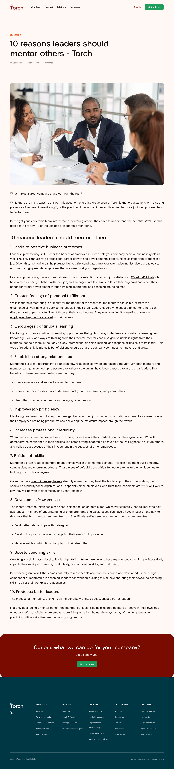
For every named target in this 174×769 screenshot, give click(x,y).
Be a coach (119, 728)
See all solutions (95, 711)
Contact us (119, 717)
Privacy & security (122, 734)
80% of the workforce (84, 559)
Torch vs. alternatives (45, 723)
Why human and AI (44, 717)
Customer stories (148, 723)
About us (118, 711)
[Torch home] (16, 705)
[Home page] (16, 7)
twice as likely (150, 486)
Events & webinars (148, 728)
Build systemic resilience (99, 739)
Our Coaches (41, 734)
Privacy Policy (158, 759)
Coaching (16, 559)
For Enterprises (42, 728)
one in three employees (46, 481)
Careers (118, 723)
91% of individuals (142, 277)
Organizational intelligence (73, 728)
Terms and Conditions (140, 759)
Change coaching (69, 723)
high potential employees (42, 268)
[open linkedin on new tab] (12, 713)
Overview (40, 711)
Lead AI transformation (98, 717)
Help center (145, 717)
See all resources (148, 711)
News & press (146, 734)
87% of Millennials (28, 259)
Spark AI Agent (68, 717)
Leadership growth (96, 733)
